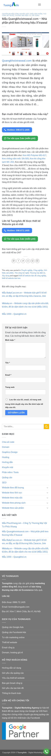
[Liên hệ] (46, 751)
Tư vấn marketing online (13, 637)
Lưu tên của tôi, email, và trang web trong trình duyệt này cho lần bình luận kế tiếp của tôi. (24, 404)
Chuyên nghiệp (8, 14)
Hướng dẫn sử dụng (11, 668)
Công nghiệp (20, 14)
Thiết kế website (9, 642)
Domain (5, 447)
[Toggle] (47, 487)
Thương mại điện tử (23, 15)
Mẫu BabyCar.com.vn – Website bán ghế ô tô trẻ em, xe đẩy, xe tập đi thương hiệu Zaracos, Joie (24, 542)
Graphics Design (10, 452)
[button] (39, 4)
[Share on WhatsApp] (14, 261)
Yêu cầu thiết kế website (13, 678)
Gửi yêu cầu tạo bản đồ (13, 688)
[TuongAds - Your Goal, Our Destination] (19, 4)
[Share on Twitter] (23, 261)
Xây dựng (35, 15)
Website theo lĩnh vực (12, 493)
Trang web (10, 387)
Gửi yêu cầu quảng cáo (13, 673)
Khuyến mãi (7, 467)
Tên (7, 363)
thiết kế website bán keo (11, 278)
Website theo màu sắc (12, 498)
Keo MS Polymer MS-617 (34, 155)
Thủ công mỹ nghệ (22, 273)
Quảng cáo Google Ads (13, 627)
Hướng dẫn (7, 462)
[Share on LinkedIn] (37, 261)
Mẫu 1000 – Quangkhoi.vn (14, 314)
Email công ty (8, 647)
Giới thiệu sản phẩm (34, 14)
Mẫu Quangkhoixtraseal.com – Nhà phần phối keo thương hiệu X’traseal (25, 533)
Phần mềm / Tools (10, 472)
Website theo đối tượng (13, 487)
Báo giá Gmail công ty (12, 683)
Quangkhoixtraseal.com (17, 60)
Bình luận (10, 340)
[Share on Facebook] (18, 261)
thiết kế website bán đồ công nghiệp (32, 276)
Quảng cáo (7, 477)
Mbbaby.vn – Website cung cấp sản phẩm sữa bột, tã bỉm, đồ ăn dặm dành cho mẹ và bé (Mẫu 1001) (25, 550)
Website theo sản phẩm (13, 508)
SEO (4, 482)
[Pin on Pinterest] (32, 261)
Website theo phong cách (14, 503)
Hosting (5, 457)
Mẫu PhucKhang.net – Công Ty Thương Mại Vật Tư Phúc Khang (24, 525)
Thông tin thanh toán (11, 693)
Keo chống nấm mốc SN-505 (15, 158)
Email (8, 375)
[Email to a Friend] (28, 261)
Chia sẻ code (8, 442)
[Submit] (46, 426)
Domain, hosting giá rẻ (12, 652)
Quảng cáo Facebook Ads (14, 632)
